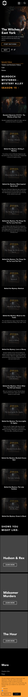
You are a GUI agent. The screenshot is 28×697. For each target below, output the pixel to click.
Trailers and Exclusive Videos (11, 65)
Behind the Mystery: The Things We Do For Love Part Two (14, 260)
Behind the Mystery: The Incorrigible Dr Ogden (14, 422)
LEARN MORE (10, 564)
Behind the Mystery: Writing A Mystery (14, 150)
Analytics (6, 691)
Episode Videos (7, 62)
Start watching (10, 44)
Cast (3, 67)
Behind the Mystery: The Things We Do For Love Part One (14, 222)
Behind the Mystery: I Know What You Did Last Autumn (14, 387)
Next (5, 50)
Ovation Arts (6, 671)
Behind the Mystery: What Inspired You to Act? (14, 185)
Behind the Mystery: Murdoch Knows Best (14, 459)
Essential (6, 688)
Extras (4, 70)
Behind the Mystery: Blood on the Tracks (14, 316)
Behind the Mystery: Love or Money (14, 349)
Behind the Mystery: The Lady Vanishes (14, 488)
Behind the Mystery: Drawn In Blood (14, 516)
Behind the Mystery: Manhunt (14, 288)
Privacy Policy (21, 683)
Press (3, 674)
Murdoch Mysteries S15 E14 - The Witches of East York (14, 116)
